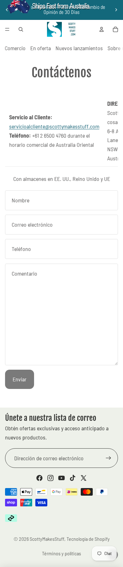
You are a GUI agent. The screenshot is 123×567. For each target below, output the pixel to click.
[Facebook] (39, 478)
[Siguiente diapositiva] (116, 10)
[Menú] (7, 29)
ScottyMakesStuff (47, 539)
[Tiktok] (72, 478)
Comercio (15, 48)
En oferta (40, 48)
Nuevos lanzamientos (79, 48)
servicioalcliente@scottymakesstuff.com (54, 126)
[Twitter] (83, 478)
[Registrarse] (108, 458)
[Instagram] (50, 478)
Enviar (19, 379)
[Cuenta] (101, 29)
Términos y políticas (61, 553)
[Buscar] (21, 29)
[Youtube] (61, 478)
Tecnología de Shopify (88, 539)
